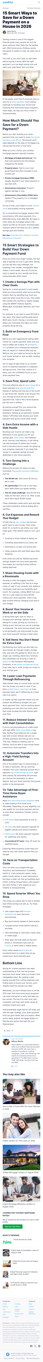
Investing (17, 1304)
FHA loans (9, 820)
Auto (4, 1314)
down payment (18, 102)
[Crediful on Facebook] (31, 1346)
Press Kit (31, 1309)
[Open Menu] (39, 2)
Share (8, 1031)
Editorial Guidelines (32, 1313)
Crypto (17, 1316)
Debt (4, 1309)
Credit (4, 1304)
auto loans (24, 689)
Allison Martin (11, 31)
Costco (8, 945)
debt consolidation (24, 730)
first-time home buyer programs (21, 800)
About (30, 1304)
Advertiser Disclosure (33, 8)
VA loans (8, 827)
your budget (21, 522)
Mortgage (6, 8)
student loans (13, 689)
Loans (16, 1306)
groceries (25, 950)
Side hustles (19, 437)
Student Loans (19, 1314)
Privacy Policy (20, 1358)
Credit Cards (6, 1312)
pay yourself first (27, 388)
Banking (5, 1306)
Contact (31, 1306)
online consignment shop (27, 664)
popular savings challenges (26, 471)
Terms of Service (9, 1358)
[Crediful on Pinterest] (39, 1346)
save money (30, 385)
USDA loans (10, 834)
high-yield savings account (21, 772)
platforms (7, 661)
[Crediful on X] (35, 1346)
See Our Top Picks (12, 1226)
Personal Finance (17, 1310)
